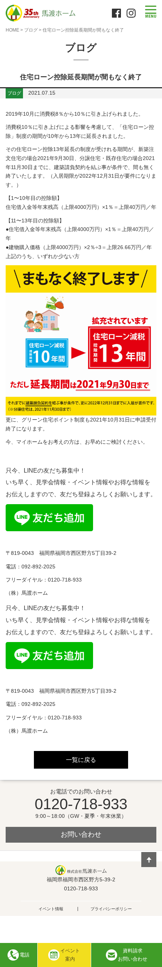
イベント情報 (50, 909)
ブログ (31, 30)
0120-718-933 (81, 804)
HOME (12, 30)
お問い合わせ (81, 834)
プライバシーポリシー (111, 909)
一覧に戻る (81, 760)
